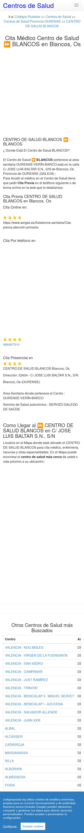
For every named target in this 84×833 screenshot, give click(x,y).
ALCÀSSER (14, 736)
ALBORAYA (13, 768)
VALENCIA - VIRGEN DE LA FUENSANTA (36, 655)
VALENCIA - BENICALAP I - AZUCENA (34, 704)
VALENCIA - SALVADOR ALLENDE (31, 712)
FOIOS (10, 785)
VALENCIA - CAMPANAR (24, 671)
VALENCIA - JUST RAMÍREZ (26, 679)
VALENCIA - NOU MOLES (24, 647)
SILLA (9, 760)
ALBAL (10, 728)
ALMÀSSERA (15, 777)
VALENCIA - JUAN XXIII (22, 720)
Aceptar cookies (33, 826)
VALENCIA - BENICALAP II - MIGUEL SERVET (39, 696)
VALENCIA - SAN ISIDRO (24, 663)
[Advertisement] (42, 91)
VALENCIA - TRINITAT (21, 687)
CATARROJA (14, 744)
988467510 (11, 344)
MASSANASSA (16, 752)
